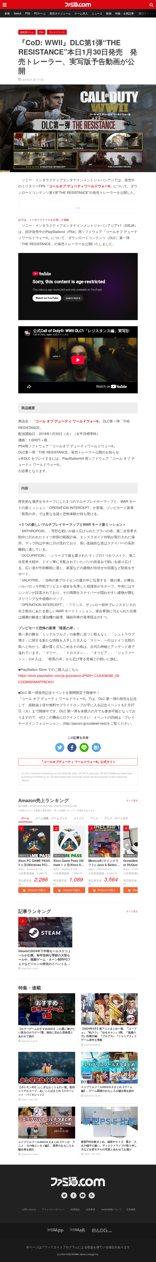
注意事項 (90, 1209)
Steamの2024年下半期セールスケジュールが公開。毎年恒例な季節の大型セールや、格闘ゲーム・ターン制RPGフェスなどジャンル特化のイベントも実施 (44, 957)
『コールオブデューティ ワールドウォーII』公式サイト (78, 761)
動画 (108, 13)
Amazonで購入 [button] (36, 890)
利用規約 (75, 1209)
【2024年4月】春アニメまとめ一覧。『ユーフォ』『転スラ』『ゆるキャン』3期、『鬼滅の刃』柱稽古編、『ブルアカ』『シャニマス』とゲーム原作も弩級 (109, 1034)
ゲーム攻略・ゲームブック (51, 818)
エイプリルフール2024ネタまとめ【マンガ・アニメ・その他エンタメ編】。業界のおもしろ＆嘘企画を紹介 (46, 1145)
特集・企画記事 (124, 13)
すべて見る (132, 800)
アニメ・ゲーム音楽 (116, 818)
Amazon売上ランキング (43, 800)
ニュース (97, 13)
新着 (7, 13)
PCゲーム (40, 13)
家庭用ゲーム (27, 32)
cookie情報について (111, 1209)
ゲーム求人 (81, 13)
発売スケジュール (60, 13)
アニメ (94, 818)
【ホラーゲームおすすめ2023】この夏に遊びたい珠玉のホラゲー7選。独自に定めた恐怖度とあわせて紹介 (46, 1032)
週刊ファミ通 (146, 13)
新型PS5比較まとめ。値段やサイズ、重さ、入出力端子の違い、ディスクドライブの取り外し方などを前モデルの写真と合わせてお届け (109, 1145)
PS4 (41, 32)
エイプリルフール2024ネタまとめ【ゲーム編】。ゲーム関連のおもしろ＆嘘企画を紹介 (107, 1089)
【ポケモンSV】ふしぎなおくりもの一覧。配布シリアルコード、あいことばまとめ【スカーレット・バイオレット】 (46, 1090)
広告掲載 (130, 1209)
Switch (17, 13)
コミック (78, 818)
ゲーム (25, 818)
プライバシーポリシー (53, 1209)
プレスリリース (57, 32)
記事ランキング (34, 911)
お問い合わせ (29, 1209)
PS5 (27, 13)
